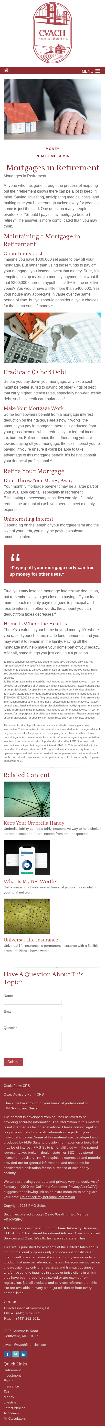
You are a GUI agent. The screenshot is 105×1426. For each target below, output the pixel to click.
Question (11, 1028)
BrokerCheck (27, 1108)
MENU (88, 71)
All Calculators (15, 1418)
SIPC (19, 1219)
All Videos (11, 1413)
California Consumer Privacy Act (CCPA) (67, 1187)
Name (8, 995)
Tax (6, 1392)
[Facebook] (7, 1354)
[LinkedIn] (23, 1354)
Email (8, 1011)
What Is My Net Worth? (30, 881)
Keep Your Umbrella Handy (34, 823)
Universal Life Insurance (31, 940)
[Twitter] (15, 1354)
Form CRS (21, 1086)
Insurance (11, 1386)
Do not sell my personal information (47, 1197)
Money (9, 1397)
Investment (12, 1375)
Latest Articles (14, 1408)
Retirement (12, 1370)
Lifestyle (10, 1402)
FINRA (9, 1219)
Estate (8, 1381)
